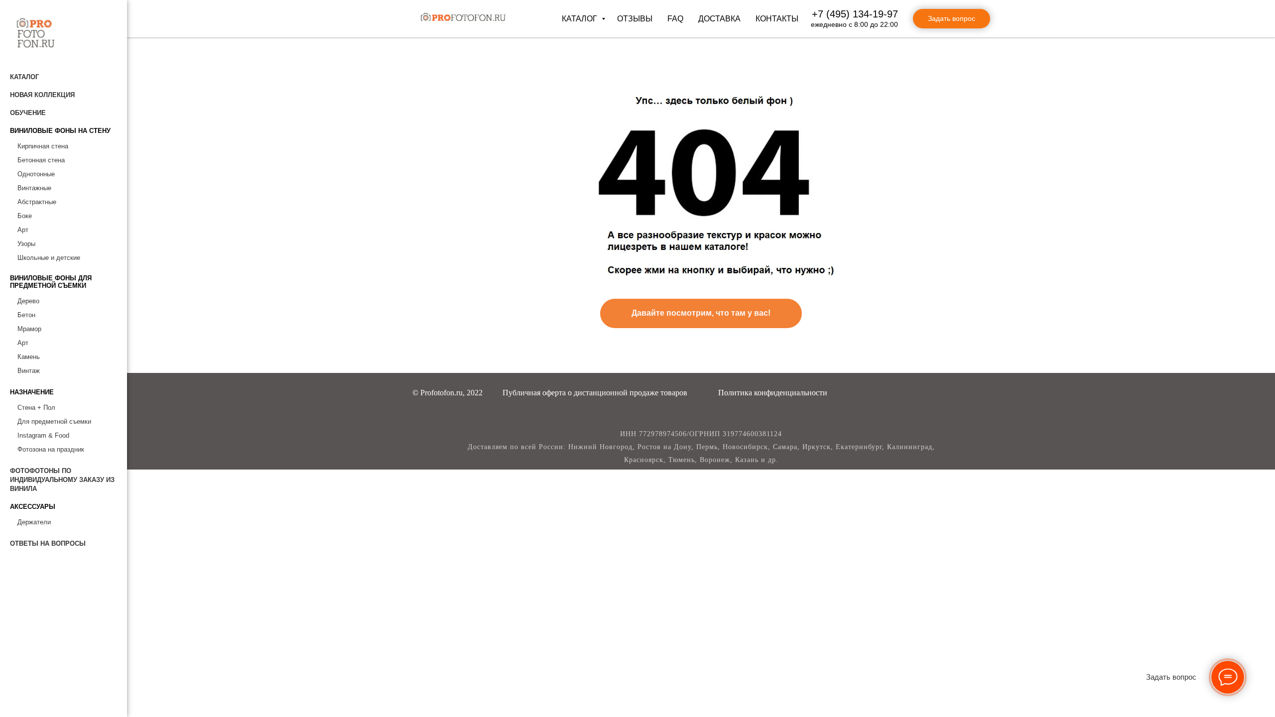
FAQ (675, 18)
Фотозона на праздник (50, 449)
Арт (22, 230)
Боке (24, 216)
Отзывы (634, 18)
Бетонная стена (41, 160)
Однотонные (36, 174)
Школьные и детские (48, 257)
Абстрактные (36, 202)
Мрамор (29, 329)
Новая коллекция (42, 95)
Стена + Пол (36, 407)
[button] (595, 392)
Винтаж (28, 370)
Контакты (777, 18)
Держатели (34, 522)
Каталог (580, 18)
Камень (28, 356)
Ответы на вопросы (48, 543)
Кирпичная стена (42, 146)
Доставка (719, 18)
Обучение (28, 113)
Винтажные (34, 188)
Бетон (26, 315)
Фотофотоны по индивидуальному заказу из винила (62, 479)
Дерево (28, 301)
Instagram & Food (43, 435)
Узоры (26, 243)
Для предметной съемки (54, 421)
